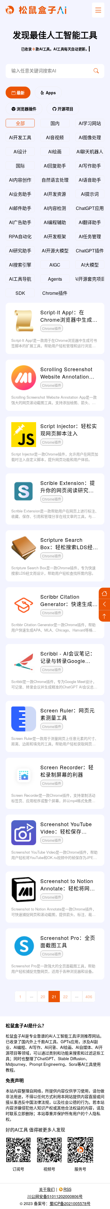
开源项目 (64, 108)
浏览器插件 (26, 108)
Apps (50, 92)
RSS (67, 1189)
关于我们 (47, 1189)
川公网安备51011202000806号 (55, 1196)
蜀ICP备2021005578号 (70, 1203)
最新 (20, 92)
